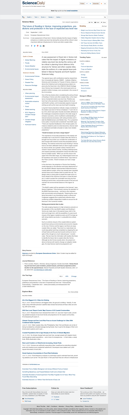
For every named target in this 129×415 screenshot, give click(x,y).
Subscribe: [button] (96, 3)
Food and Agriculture (87, 66)
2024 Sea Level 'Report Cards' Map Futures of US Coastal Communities (46, 310)
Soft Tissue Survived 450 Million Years (91, 43)
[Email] (44, 46)
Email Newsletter (29, 398)
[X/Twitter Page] (90, 3)
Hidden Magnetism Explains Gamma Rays (92, 38)
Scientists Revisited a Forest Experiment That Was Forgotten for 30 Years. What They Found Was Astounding (48, 376)
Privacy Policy (69, 406)
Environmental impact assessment (32, 97)
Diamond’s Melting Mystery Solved (90, 53)
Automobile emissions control (32, 102)
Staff (48, 406)
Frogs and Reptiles (86, 69)
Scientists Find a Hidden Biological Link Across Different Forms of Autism (45, 369)
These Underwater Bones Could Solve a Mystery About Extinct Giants (92, 126)
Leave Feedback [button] (87, 398)
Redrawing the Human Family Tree (90, 50)
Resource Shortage (31, 85)
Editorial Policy (79, 406)
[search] (105, 17)
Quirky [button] (58, 17)
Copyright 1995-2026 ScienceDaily (33, 409)
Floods (27, 63)
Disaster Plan (29, 82)
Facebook (56, 397)
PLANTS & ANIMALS (85, 61)
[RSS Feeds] (101, 3)
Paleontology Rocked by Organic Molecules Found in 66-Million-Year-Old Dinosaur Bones (93, 132)
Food (82, 64)
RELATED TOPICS (27, 52)
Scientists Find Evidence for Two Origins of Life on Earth (93, 136)
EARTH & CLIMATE (84, 72)
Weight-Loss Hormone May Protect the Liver (93, 30)
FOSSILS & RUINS (84, 82)
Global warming (30, 109)
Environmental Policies (32, 76)
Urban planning (30, 93)
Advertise (61, 406)
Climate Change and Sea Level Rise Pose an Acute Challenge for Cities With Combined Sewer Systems (47, 321)
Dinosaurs (84, 91)
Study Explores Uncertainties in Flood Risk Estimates (40, 353)
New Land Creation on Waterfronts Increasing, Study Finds (41, 343)
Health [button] (29, 17)
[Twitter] (35, 46)
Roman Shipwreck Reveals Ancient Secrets (93, 33)
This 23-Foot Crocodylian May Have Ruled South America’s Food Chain (93, 107)
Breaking (83, 26)
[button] (91, 22)
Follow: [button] (82, 3)
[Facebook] (32, 46)
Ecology (83, 74)
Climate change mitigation (30, 121)
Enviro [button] (43, 17)
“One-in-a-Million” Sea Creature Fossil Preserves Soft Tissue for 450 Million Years (93, 103)
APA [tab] (66, 276)
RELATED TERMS (27, 89)
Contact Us (86, 401)
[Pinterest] (38, 46)
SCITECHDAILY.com (35, 364)
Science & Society (28, 73)
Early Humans (85, 85)
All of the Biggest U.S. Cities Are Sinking (35, 300)
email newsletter (72, 11)
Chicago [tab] (74, 276)
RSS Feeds (28, 401)
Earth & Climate (28, 56)
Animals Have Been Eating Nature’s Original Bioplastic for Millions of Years (93, 111)
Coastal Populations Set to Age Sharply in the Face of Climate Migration (46, 333)
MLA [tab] (61, 276)
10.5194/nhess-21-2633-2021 (43, 270)
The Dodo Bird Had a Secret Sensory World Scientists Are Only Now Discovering (93, 140)
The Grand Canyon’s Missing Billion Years (92, 40)
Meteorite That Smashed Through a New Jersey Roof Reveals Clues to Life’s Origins (93, 122)
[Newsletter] (105, 3)
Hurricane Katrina (30, 125)
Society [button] (51, 17)
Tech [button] (36, 17)
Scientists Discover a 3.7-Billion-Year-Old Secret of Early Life (41, 380)
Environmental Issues (32, 69)
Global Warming (30, 60)
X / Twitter (56, 399)
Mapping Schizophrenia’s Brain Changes (92, 48)
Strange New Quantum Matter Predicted (92, 35)
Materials (25, 253)
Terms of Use (88, 406)
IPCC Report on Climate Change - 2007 (30, 114)
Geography (84, 77)
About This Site (41, 406)
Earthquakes (84, 80)
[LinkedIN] (41, 46)
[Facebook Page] (87, 3)
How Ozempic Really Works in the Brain (92, 45)
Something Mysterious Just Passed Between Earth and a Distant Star (43, 372)
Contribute (54, 406)
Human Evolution (85, 88)
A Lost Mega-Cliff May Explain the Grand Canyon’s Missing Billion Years (92, 118)
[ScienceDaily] (33, 3)
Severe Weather (30, 66)
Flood (27, 106)
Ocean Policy (29, 79)
